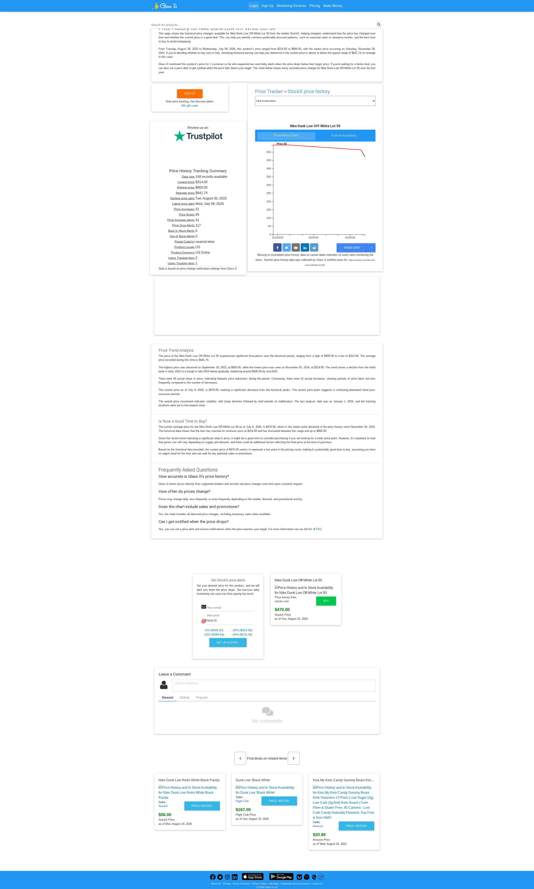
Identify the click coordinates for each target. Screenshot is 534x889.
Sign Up (267, 6)
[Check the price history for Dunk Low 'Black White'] (267, 790)
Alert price (213, 615)
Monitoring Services (291, 6)
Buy (326, 600)
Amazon (318, 826)
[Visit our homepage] (180, 6)
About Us (215, 883)
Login (254, 6)
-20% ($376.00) (242, 634)
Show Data (352, 247)
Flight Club (242, 801)
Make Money (332, 6)
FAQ (318, 529)
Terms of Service (241, 883)
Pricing (315, 6)
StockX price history (309, 91)
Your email (214, 607)
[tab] (286, 136)
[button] (240, 758)
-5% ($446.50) (213, 630)
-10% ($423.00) (242, 630)
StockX (163, 806)
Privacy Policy (259, 883)
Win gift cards (189, 105)
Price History (202, 805)
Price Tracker (269, 91)
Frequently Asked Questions (294, 883)
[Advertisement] (267, 309)
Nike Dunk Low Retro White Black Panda (189, 780)
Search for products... (165, 24)
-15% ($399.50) (214, 634)
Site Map (273, 883)
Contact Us (317, 883)
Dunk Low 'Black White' (253, 780)
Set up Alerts (228, 642)
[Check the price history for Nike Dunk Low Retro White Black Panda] (190, 792)
